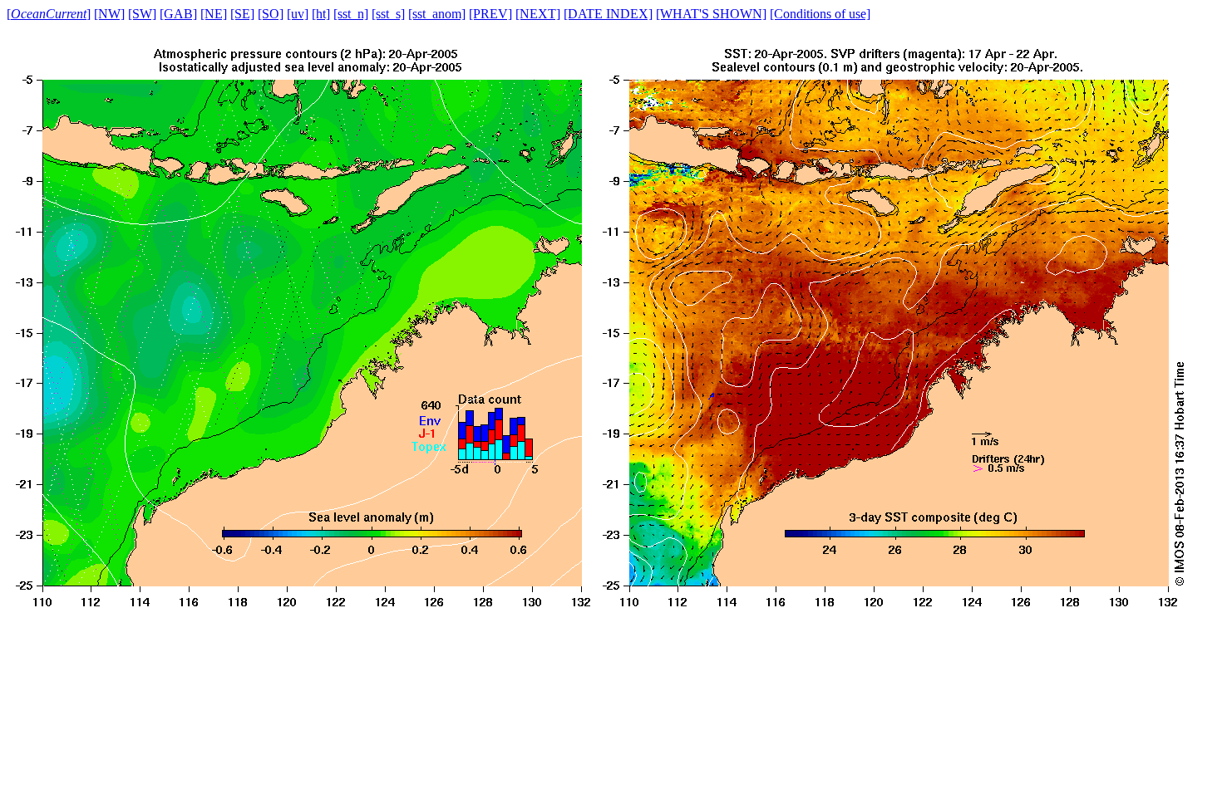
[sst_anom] (437, 14)
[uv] (297, 14)
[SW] (142, 14)
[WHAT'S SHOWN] (711, 14)
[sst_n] (350, 14)
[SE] (242, 14)
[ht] (321, 14)
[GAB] (178, 14)
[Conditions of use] (820, 14)
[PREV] (490, 14)
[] (49, 14)
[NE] (213, 14)
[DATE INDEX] (608, 14)
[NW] (109, 14)
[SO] (270, 14)
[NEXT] (537, 14)
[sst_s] (388, 14)
